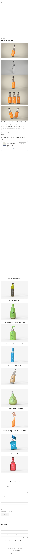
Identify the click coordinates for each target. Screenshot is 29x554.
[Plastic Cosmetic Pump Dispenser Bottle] (14, 333)
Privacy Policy (19, 548)
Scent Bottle (14, 453)
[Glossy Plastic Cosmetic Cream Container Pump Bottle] (14, 419)
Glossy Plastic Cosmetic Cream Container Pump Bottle (14, 431)
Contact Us (12, 548)
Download (23, 143)
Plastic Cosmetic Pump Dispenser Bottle (14, 344)
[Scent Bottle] (14, 443)
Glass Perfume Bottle (14, 475)
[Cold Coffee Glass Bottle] (14, 376)
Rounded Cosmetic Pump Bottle (14, 408)
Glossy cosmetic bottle (14, 365)
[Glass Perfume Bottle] (14, 464)
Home (8, 548)
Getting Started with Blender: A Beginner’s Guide (12, 540)
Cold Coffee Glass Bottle (14, 387)
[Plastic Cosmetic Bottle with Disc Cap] (14, 311)
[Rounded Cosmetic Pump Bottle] (14, 398)
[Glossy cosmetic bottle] (14, 355)
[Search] (27, 2)
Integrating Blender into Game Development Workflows (13, 531)
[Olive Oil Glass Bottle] (14, 290)
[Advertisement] (14, 19)
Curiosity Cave (11, 553)
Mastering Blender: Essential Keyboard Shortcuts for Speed (14, 537)
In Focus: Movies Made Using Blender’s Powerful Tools (13, 529)
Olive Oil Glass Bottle (14, 300)
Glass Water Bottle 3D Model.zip (11, 145)
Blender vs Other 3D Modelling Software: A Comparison (13, 534)
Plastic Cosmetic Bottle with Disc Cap (14, 322)
